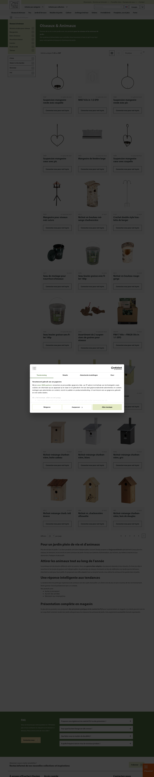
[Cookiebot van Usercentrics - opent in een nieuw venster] (113, 368)
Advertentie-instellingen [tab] (89, 375)
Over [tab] (112, 375)
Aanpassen (76, 407)
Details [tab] (65, 375)
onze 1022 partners (44, 385)
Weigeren (46, 407)
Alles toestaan (107, 407)
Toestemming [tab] (42, 375)
